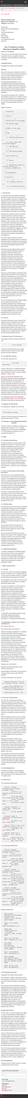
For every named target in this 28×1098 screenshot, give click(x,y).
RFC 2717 (14, 166)
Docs (6, 8)
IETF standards (12, 8)
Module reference (18, 5)
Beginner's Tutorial (6, 5)
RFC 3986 (4, 1090)
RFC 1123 (4, 1087)
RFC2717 (6, 623)
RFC (17, 8)
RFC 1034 (13, 811)
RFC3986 (3, 378)
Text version (4, 14)
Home (2, 8)
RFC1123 (11, 374)
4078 (16, 21)
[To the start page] (4, 1096)
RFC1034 (20, 372)
